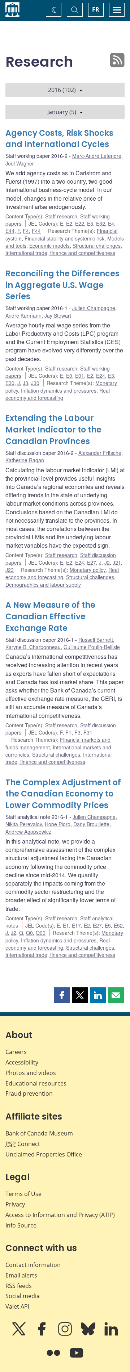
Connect (22, 1144)
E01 (79, 375)
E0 (69, 375)
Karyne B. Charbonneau (33, 647)
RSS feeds (18, 1286)
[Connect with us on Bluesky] (88, 1334)
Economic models (49, 245)
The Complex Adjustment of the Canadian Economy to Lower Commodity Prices (63, 794)
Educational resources (35, 1083)
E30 (9, 382)
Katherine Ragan (24, 460)
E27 (91, 562)
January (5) (61, 112)
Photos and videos (30, 1073)
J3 (25, 382)
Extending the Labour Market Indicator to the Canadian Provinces (53, 430)
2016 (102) (62, 90)
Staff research (61, 216)
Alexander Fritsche (99, 452)
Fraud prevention (29, 1093)
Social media (22, 1296)
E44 (9, 230)
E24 (100, 375)
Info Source (20, 1225)
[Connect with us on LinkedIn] (111, 1334)
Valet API (17, 1306)
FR (95, 9)
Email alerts (21, 1275)
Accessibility (21, 1062)
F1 (68, 732)
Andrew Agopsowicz (28, 831)
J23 (9, 569)
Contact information (33, 1265)
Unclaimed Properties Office (43, 1154)
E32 (100, 223)
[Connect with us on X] (19, 1334)
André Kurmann (23, 315)
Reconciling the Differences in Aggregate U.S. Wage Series (62, 285)
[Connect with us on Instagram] (65, 1334)
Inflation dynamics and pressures (58, 390)
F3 (77, 732)
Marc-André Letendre (96, 155)
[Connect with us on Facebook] (42, 1334)
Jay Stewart (57, 315)
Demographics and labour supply (43, 584)
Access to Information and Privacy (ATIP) (60, 1215)
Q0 (29, 932)
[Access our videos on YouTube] (76, 1358)
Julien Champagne (93, 307)
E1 (66, 925)
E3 (90, 223)
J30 (35, 382)
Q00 (41, 932)
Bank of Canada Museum (39, 1133)
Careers (16, 1052)
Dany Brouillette (91, 824)
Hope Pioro (57, 824)
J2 (107, 562)
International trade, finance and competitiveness (60, 252)
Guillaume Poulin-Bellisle (92, 647)
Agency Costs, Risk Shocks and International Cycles (59, 138)
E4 (111, 223)
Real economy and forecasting (57, 394)
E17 (76, 925)
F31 (87, 732)
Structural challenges (97, 245)
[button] (62, 995)
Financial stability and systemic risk (64, 238)
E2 (69, 223)
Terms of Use (23, 1194)
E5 (108, 925)
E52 (118, 925)
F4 (26, 230)
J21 (117, 562)
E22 (79, 223)
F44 (36, 230)
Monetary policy (87, 569)
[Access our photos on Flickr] (54, 1358)
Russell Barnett (95, 639)
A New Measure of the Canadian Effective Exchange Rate (50, 616)
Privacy (15, 1204)
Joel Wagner (19, 163)
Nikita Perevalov (23, 824)
